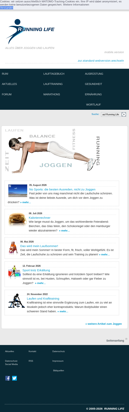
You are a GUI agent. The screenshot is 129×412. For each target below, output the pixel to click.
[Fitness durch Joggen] (64, 151)
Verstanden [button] (6, 7)
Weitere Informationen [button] (76, 4)
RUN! (5, 73)
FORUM (6, 94)
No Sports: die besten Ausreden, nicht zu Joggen (62, 189)
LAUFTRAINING (53, 84)
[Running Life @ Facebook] (8, 381)
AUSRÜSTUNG (94, 73)
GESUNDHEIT (93, 84)
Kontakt (32, 351)
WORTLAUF (93, 104)
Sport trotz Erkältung (36, 270)
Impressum (58, 361)
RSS (31, 361)
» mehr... (25, 202)
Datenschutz (58, 351)
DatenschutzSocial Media (11, 362)
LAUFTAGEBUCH (53, 73)
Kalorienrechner (39, 217)
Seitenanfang (115, 340)
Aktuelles (9, 351)
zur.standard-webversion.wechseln (101, 60)
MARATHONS (51, 94)
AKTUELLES (9, 84)
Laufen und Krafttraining (43, 298)
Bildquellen (58, 370)
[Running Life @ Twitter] (14, 381)
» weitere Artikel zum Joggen (103, 323)
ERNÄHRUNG (93, 94)
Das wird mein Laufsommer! (39, 246)
